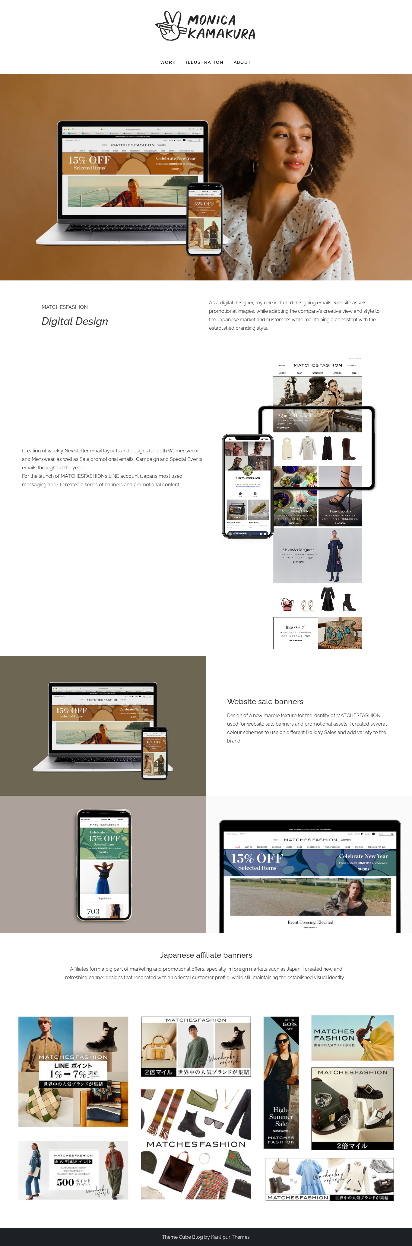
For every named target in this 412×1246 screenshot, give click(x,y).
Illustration (204, 62)
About (242, 62)
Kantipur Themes (230, 1237)
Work (168, 62)
